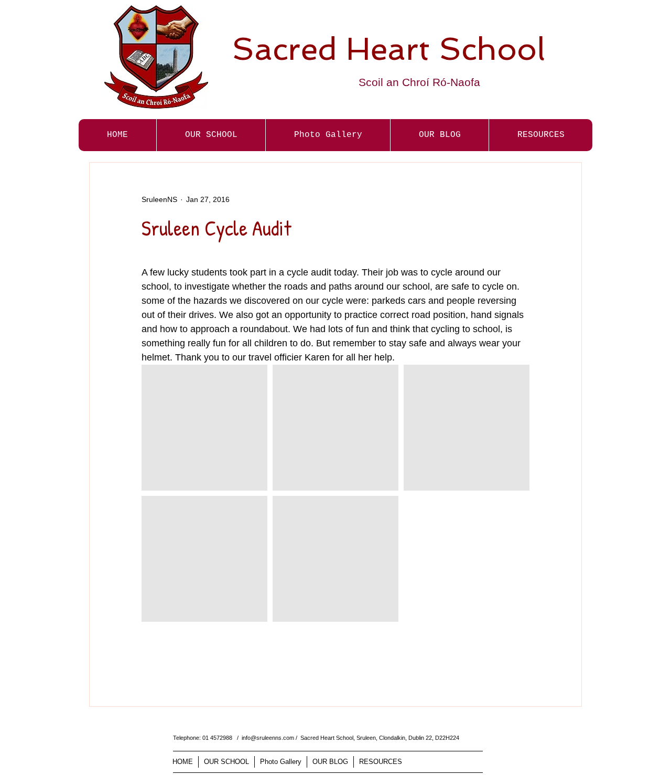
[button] (327, 135)
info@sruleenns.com (268, 738)
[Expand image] (204, 428)
